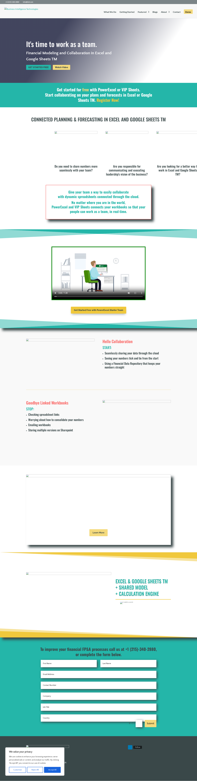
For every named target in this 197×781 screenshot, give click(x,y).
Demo (188, 12)
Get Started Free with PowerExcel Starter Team (98, 310)
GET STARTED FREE (38, 67)
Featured (142, 12)
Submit (150, 723)
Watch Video (61, 67)
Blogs (155, 12)
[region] (34, 761)
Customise (17, 770)
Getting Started (127, 12)
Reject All (35, 770)
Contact (177, 12)
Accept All (52, 770)
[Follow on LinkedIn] (130, 747)
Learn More (98, 532)
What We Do (110, 12)
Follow (137, 747)
